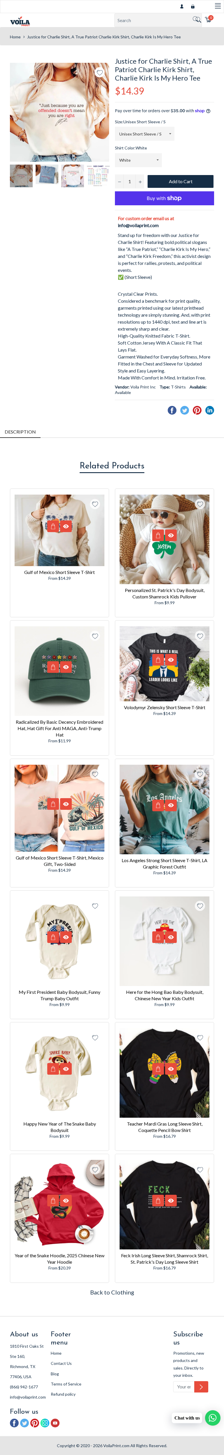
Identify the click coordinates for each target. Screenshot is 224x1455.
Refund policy (63, 1394)
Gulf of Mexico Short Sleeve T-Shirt (59, 572)
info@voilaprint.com (138, 225)
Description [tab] (20, 431)
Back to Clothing (112, 1292)
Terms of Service (66, 1383)
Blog (55, 1373)
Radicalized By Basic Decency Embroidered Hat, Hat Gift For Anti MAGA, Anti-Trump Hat (59, 728)
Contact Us (61, 1363)
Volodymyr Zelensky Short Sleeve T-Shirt (164, 707)
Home (15, 36)
